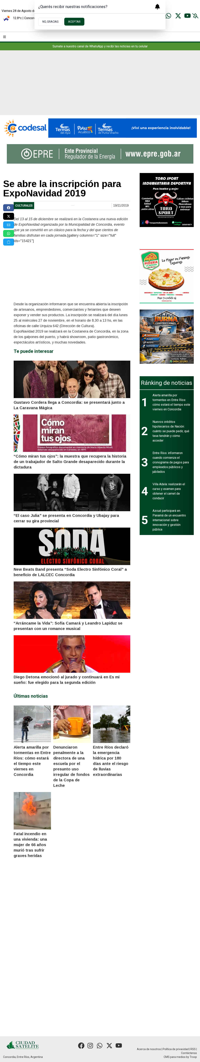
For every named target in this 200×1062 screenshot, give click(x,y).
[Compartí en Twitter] (8, 216)
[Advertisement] (100, 86)
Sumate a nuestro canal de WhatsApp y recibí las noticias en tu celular (100, 46)
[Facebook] (81, 1045)
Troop (193, 1056)
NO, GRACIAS (50, 21)
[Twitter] (178, 16)
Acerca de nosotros (149, 1049)
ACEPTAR (74, 21)
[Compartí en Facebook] (8, 207)
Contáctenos (189, 1053)
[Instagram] (91, 1045)
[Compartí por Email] (8, 224)
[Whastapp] (169, 16)
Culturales (24, 205)
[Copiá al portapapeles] (8, 242)
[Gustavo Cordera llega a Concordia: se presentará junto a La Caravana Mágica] (72, 379)
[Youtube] (187, 16)
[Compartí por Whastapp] (8, 233)
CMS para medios (175, 1056)
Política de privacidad (176, 1049)
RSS (193, 1049)
